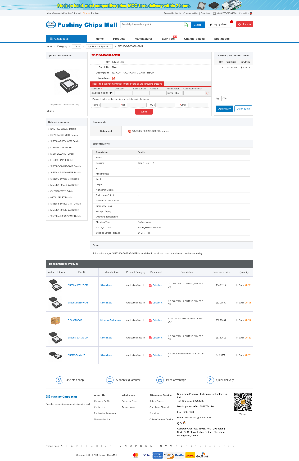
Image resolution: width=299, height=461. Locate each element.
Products (119, 38)
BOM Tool (168, 38)
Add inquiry (224, 108)
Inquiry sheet (223, 23)
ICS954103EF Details (61, 147)
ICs (76, 46)
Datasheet (206, 13)
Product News (128, 407)
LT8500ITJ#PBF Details (62, 160)
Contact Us (99, 407)
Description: (103, 72)
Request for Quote (172, 13)
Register (95, 13)
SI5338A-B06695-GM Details (64, 185)
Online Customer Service (161, 419)
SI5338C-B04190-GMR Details (65, 166)
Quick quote (244, 24)
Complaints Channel (159, 407)
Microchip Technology (110, 320)
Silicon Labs (118, 62)
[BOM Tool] (186, 25)
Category (62, 46)
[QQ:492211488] (251, 13)
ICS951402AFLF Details (62, 154)
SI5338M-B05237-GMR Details (65, 216)
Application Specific (98, 46)
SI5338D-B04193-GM (78, 338)
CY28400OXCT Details (61, 191)
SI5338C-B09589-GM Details (64, 178)
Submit (144, 112)
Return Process (157, 401)
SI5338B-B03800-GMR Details (65, 203)
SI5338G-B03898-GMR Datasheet (151, 131)
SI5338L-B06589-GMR (78, 303)
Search (198, 24)
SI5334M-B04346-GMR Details (65, 172)
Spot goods (222, 38)
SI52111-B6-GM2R (76, 355)
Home (100, 38)
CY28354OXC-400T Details (64, 135)
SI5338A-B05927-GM (78, 285)
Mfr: (108, 61)
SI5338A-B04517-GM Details (64, 210)
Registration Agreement (105, 413)
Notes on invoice (102, 419)
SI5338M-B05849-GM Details (65, 141)
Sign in (86, 13)
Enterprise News (129, 401)
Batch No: (104, 67)
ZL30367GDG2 (75, 320)
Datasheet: (104, 78)
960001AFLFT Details (61, 197)
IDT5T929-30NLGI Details (63, 129)
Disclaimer (155, 413)
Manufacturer (143, 38)
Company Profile (102, 401)
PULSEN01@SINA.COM (198, 417)
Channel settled (190, 13)
